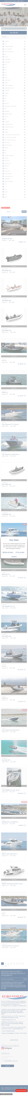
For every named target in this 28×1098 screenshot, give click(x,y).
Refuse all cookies (8, 552)
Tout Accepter (20, 552)
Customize (14, 556)
